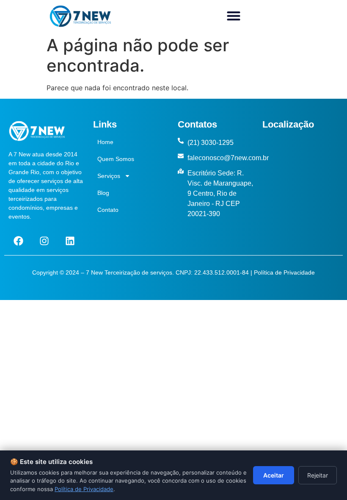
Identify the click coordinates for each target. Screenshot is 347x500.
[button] (233, 16)
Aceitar (273, 475)
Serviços (108, 175)
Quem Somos (115, 159)
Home (105, 142)
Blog (103, 192)
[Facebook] (18, 241)
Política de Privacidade (284, 272)
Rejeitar (317, 475)
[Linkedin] (70, 241)
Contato (107, 209)
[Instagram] (44, 241)
